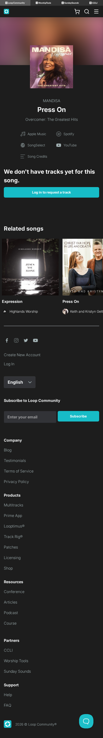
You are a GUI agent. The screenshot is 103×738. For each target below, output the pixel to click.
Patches (11, 547)
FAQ (7, 705)
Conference (14, 591)
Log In (9, 363)
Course (10, 623)
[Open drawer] (96, 11)
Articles (10, 602)
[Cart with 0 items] (77, 11)
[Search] (87, 11)
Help (8, 694)
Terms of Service (19, 471)
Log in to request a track (51, 192)
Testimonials (15, 460)
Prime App (13, 515)
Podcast (11, 612)
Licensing (12, 557)
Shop (8, 568)
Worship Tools (16, 660)
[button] (7, 340)
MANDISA (51, 100)
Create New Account (22, 354)
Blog (7, 450)
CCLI (8, 650)
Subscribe (78, 416)
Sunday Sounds (17, 671)
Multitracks (13, 505)
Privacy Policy (16, 481)
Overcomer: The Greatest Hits (51, 119)
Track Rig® (13, 536)
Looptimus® (14, 526)
